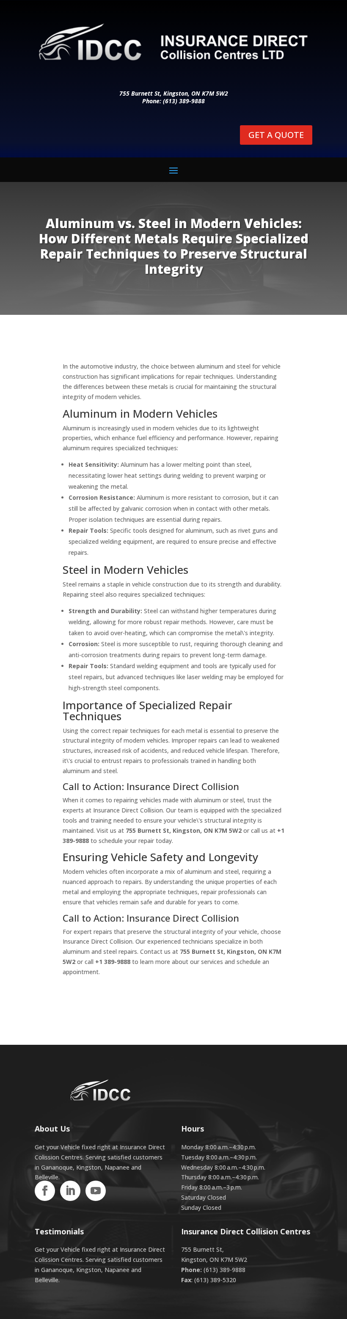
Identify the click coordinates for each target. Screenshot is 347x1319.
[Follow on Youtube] (95, 1191)
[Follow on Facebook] (45, 1191)
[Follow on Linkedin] (70, 1191)
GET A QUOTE (276, 134)
